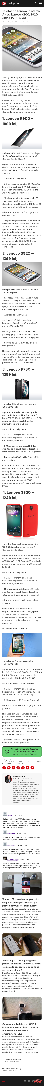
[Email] (32, 767)
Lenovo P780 (36, 762)
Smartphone (14, 760)
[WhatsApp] (9, 767)
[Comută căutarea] (35, 3)
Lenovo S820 (6, 764)
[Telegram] (23, 767)
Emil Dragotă (9, 22)
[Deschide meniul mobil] (40, 3)
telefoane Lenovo (26, 764)
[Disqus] (22, 840)
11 (27, 22)
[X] (13, 767)
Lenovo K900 (27, 762)
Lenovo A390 (17, 762)
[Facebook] (4, 767)
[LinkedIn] (27, 767)
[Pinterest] (18, 767)
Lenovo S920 (16, 764)
